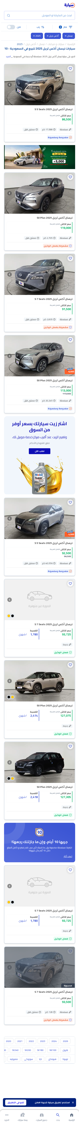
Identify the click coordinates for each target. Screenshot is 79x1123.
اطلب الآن (39, 451)
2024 (54, 1041)
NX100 (53, 1050)
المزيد (8, 56)
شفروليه (14, 1059)
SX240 (15, 1050)
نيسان (70, 36)
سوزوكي (28, 1059)
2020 (8, 1041)
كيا (40, 1059)
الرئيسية (71, 44)
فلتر (63, 27)
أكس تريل (54, 36)
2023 (42, 1041)
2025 (38, 36)
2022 (31, 1041)
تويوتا (65, 1059)
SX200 (28, 1050)
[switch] (11, 27)
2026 (65, 1041)
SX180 (40, 1050)
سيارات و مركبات (56, 44)
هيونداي (52, 1059)
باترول (65, 1050)
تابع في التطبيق (16, 1102)
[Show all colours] (11, 616)
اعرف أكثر (68, 856)
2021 (19, 1041)
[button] (39, 27)
